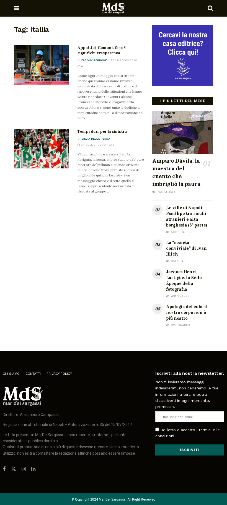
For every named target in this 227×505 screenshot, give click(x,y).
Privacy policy (59, 374)
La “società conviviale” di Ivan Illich (186, 248)
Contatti (33, 374)
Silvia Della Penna (95, 138)
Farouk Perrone (94, 60)
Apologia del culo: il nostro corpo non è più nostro (187, 312)
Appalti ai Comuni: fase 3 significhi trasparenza (102, 50)
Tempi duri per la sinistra (102, 131)
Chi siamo (11, 374)
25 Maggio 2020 (124, 60)
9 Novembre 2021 (93, 144)
